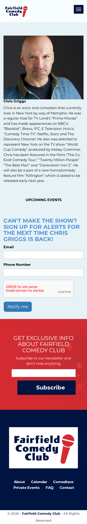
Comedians (63, 482)
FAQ (50, 487)
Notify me (17, 306)
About (19, 482)
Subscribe (50, 387)
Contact (67, 487)
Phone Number (17, 264)
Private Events (26, 487)
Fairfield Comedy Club (41, 514)
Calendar (39, 482)
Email (8, 247)
